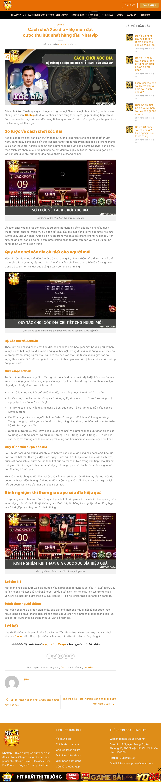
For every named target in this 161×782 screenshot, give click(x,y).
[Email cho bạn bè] (60, 656)
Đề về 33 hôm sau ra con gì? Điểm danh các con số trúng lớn (145, 40)
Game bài (132, 15)
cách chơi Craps (55, 644)
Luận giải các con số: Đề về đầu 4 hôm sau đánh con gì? (145, 88)
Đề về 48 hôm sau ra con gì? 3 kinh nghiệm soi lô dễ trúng (144, 132)
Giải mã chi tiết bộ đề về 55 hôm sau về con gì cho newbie (145, 109)
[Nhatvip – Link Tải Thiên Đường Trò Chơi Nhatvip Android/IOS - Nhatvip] (22, 5)
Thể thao (107, 15)
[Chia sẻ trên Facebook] (49, 656)
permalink (88, 667)
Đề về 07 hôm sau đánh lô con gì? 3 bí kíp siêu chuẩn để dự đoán (144, 64)
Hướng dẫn (78, 15)
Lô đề (120, 15)
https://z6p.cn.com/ (133, 738)
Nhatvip (7, 753)
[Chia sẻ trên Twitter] (54, 656)
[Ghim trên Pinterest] (66, 656)
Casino (94, 15)
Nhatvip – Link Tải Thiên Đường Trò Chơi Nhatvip (39, 15)
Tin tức (145, 15)
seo (75, 44)
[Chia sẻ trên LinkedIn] (72, 656)
